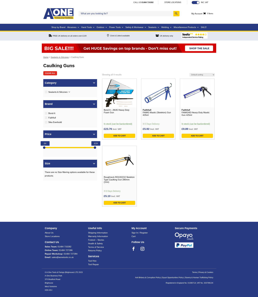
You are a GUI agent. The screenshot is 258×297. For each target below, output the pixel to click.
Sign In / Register (140, 232)
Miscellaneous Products (185, 27)
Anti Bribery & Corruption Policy (148, 278)
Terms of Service (96, 247)
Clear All (50, 73)
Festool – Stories (96, 240)
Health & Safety (95, 243)
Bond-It (51, 113)
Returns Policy (95, 250)
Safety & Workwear (134, 27)
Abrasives (71, 27)
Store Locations (52, 236)
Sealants (152, 27)
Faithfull (52, 117)
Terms (194, 272)
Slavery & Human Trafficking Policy (199, 278)
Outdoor (100, 27)
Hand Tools (86, 27)
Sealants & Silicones (60, 57)
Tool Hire (92, 261)
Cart (134, 236)
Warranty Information (98, 236)
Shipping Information (98, 232)
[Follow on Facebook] (135, 249)
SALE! (204, 27)
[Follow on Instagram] (144, 249)
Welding (165, 27)
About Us (49, 232)
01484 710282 (64, 246)
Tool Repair (93, 264)
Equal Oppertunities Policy (172, 278)
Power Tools (115, 27)
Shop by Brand (58, 27)
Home (45, 57)
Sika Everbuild (55, 122)
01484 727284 (70, 254)
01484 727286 (66, 250)
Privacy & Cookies (205, 272)
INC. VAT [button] (204, 2)
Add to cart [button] (119, 136)
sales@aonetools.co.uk (63, 257)
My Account (196, 14)
